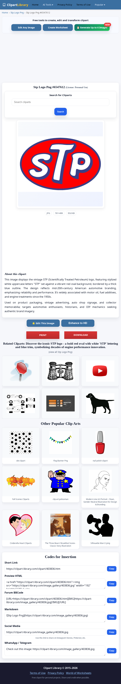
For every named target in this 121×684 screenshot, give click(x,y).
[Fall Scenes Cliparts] (21, 481)
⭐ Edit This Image (43, 323)
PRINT (42, 335)
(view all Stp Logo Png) (60, 351)
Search (60, 112)
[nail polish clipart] (100, 442)
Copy (111, 569)
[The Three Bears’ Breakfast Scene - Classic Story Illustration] (60, 525)
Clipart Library (52, 668)
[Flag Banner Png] (60, 442)
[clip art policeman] (60, 481)
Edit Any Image (26, 27)
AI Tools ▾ (48, 4)
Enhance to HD (78, 323)
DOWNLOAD (81, 334)
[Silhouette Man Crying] (100, 525)
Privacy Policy (65, 4)
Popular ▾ (100, 4)
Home (35, 4)
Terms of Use (83, 4)
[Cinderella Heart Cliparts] (21, 525)
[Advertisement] (60, 58)
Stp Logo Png (17, 12)
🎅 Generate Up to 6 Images (93, 26)
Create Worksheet (58, 27)
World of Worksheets (78, 673)
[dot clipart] (21, 442)
